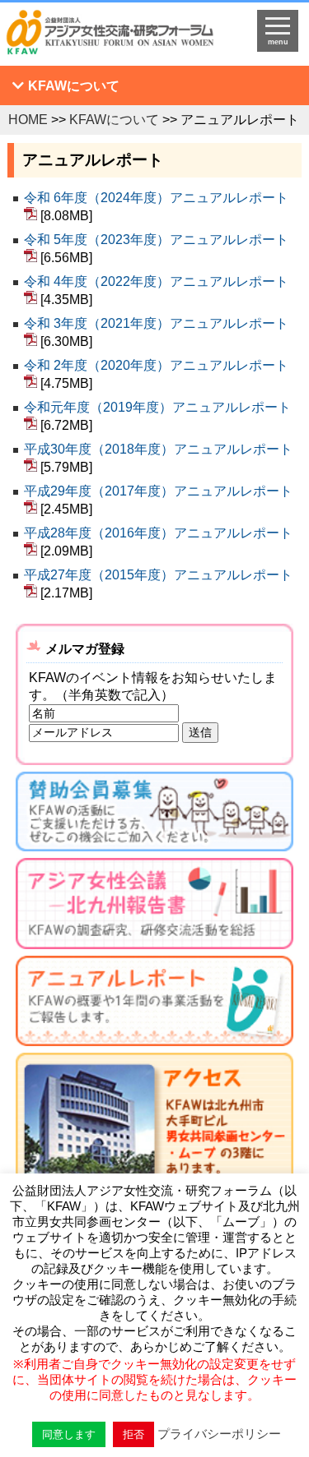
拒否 (133, 1434)
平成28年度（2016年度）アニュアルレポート (158, 533)
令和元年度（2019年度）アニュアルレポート (157, 407)
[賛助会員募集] (155, 815)
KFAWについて (73, 86)
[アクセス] (155, 1148)
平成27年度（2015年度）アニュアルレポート (158, 575)
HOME (28, 120)
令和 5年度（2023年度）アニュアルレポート (156, 240)
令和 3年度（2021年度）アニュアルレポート (158, 323)
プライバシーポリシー (219, 1434)
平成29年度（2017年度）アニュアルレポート (158, 491)
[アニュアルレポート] (155, 1005)
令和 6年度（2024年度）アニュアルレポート (156, 198)
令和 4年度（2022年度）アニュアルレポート (158, 281)
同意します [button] (69, 1434)
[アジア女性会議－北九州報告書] (155, 907)
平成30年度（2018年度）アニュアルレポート (158, 449)
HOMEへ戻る (120, 38)
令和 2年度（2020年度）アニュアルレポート (158, 365)
